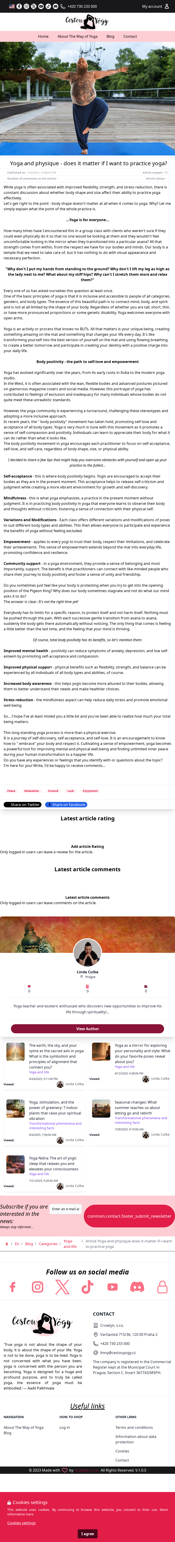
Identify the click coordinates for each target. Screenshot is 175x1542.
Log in (64, 1427)
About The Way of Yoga (78, 36)
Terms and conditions (134, 1427)
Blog (110, 36)
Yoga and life (39, 1072)
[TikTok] (48, 6)
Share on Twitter (25, 804)
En (17, 1243)
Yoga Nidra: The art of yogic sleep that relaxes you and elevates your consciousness (53, 1164)
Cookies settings (21, 1522)
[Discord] (55, 6)
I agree (87, 1533)
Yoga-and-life (70, 1244)
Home (43, 36)
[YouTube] (41, 6)
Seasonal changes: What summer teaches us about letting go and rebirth (137, 1108)
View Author (87, 1028)
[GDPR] (162, 1287)
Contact (130, 36)
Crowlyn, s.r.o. (87, 1470)
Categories (48, 1243)
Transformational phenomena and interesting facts (55, 1125)
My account (152, 6)
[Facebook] (19, 6)
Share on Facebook (68, 804)
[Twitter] (33, 6)
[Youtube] (112, 1287)
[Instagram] (26, 6)
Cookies (122, 1451)
